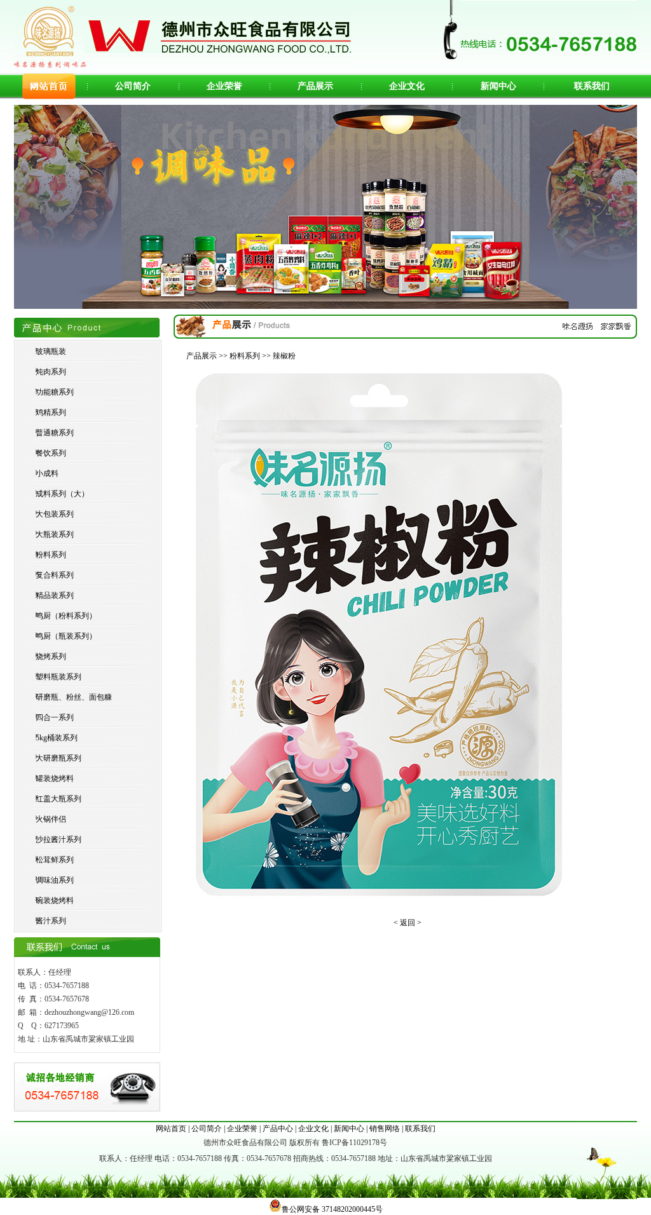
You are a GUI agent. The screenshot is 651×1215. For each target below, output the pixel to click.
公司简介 (133, 86)
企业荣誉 (224, 86)
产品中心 (278, 1128)
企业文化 (407, 86)
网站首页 (171, 1128)
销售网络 (384, 1128)
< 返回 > (407, 922)
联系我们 (592, 86)
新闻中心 (498, 86)
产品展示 (315, 86)
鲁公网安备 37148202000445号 (332, 1209)
